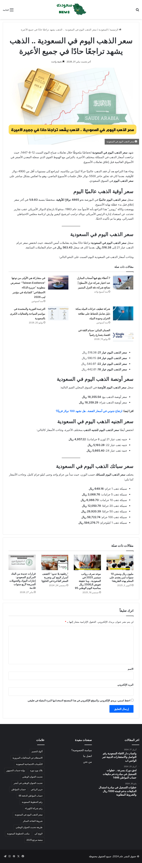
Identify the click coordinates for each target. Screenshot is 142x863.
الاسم (130, 668)
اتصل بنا (87, 755)
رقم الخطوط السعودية (32, 802)
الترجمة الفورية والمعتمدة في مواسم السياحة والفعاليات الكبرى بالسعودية (27, 313)
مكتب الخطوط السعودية (18, 833)
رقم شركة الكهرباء (34, 808)
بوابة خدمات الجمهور (15, 770)
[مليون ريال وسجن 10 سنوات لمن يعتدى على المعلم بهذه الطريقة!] (120, 562)
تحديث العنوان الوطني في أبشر (28, 783)
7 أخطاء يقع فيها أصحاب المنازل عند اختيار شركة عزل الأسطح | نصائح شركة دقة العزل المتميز (93, 282)
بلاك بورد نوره (36, 770)
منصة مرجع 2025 (34, 839)
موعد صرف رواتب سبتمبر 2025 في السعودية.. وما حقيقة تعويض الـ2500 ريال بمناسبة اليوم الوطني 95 (88, 580)
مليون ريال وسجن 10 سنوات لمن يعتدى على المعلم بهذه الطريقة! (121, 577)
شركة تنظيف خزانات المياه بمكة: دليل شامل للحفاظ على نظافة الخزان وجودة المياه (92, 313)
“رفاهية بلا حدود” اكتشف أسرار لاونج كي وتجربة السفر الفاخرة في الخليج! (54, 577)
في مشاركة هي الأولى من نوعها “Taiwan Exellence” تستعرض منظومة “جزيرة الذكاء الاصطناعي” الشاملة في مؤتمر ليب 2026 (28, 287)
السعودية (103, 29)
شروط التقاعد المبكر (33, 821)
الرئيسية (114, 29)
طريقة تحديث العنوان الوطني (29, 827)
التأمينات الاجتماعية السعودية (29, 764)
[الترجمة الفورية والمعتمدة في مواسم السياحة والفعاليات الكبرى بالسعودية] (58, 313)
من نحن (87, 761)
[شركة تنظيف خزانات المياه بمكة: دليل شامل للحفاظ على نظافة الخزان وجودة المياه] (123, 313)
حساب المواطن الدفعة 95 (31, 795)
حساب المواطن (18, 789)
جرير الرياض (37, 789)
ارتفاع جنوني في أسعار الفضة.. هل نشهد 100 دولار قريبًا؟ (89, 411)
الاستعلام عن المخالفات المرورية (28, 757)
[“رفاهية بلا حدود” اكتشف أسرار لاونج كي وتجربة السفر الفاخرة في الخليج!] (54, 562)
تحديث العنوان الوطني (32, 776)
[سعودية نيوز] (71, 10)
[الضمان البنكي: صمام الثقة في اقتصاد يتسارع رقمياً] (123, 335)
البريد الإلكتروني (125, 684)
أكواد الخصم (37, 751)
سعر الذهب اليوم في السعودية (29, 814)
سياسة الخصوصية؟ (81, 750)
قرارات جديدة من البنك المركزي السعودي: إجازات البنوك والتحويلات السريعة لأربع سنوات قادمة (22, 580)
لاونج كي (39, 833)
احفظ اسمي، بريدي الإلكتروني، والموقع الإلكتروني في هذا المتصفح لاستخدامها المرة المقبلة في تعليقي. (78, 700)
